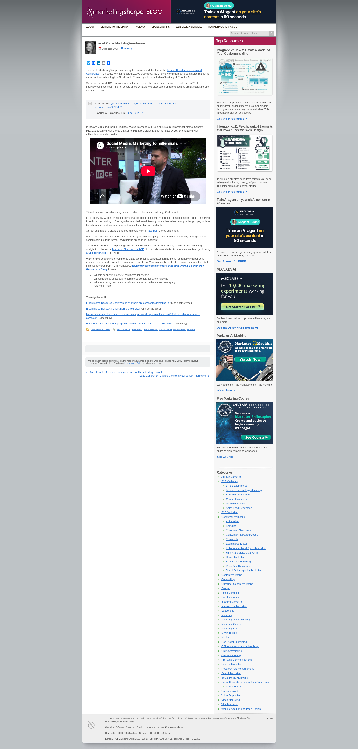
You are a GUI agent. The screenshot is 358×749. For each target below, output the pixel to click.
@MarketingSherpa (145, 103)
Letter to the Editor (133, 363)
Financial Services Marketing (242, 552)
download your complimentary (149, 265)
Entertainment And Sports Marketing (246, 548)
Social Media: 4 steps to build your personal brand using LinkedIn (126, 372)
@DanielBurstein (120, 103)
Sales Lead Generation (239, 508)
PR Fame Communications (236, 659)
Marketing (227, 615)
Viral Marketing (229, 704)
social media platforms (184, 329)
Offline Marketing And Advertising (240, 646)
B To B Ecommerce (236, 485)
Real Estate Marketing (238, 561)
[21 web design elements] (244, 174)
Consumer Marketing (233, 517)
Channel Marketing (237, 499)
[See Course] (244, 443)
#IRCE (162, 103)
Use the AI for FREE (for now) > (238, 327)
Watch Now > (226, 390)
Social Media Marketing (234, 677)
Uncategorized (229, 691)
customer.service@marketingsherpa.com (168, 727)
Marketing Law (229, 628)
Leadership (227, 610)
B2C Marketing (229, 512)
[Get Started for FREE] (244, 247)
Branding (231, 525)
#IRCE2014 (173, 103)
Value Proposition (231, 695)
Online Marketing (231, 655)
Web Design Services (189, 26)
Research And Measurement (237, 668)
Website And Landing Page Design (241, 709)
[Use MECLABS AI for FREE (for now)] (244, 314)
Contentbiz (232, 539)
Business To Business (238, 494)
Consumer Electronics (238, 530)
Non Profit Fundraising (234, 642)
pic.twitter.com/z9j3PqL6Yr (108, 107)
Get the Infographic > (232, 118)
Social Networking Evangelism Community (245, 682)
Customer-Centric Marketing (237, 584)
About (90, 26)
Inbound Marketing (232, 601)
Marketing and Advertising (236, 619)
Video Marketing (230, 700)
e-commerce (123, 329)
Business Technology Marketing (244, 490)
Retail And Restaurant (238, 566)
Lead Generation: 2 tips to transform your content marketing (172, 375)
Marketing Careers (231, 624)
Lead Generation (235, 503)
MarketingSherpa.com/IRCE (128, 249)
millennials (137, 329)
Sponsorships (161, 26)
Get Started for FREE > (232, 261)
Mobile (225, 637)
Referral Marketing (231, 664)
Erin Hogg (127, 48)
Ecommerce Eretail (100, 329)
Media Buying (229, 633)
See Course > (226, 456)
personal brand (150, 329)
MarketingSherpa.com (222, 26)
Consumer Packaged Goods (242, 534)
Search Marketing (231, 673)
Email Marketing (230, 592)
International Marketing (234, 606)
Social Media (233, 686)
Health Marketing (235, 557)
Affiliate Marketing (231, 476)
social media (165, 329)
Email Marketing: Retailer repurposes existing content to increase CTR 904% (129, 323)
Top (271, 718)
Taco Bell (152, 230)
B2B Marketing (229, 481)
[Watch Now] (244, 380)
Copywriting (228, 579)
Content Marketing (231, 575)
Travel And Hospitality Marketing (244, 570)
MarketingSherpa (95, 726)
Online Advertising (231, 650)
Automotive (232, 521)
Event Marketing (230, 597)
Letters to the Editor (115, 26)
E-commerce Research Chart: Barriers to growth (113, 308)
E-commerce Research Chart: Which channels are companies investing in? (128, 303)
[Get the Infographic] (244, 98)
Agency (140, 26)
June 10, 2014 (135, 113)
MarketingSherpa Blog (126, 12)
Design (225, 588)
